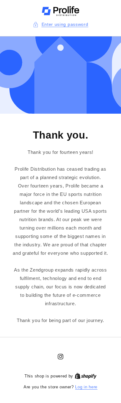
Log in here (86, 387)
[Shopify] (85, 376)
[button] (60, 24)
